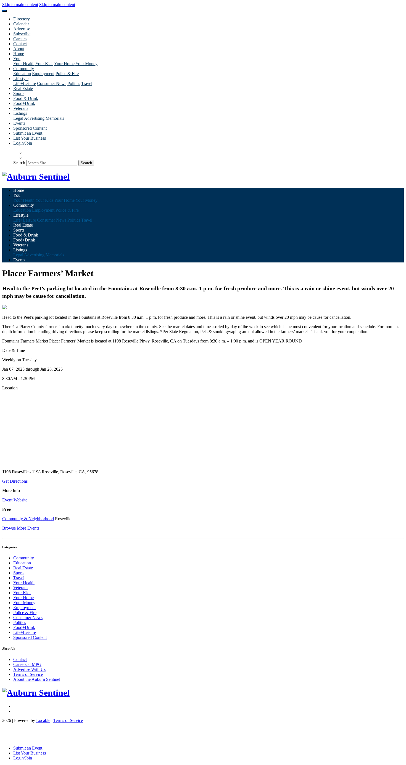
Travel (86, 83)
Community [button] (23, 68)
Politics (73, 83)
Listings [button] (20, 113)
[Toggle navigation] (4, 11)
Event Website (14, 500)
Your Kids (44, 63)
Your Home (64, 63)
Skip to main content (20, 4)
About (18, 48)
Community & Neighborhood (28, 518)
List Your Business (29, 138)
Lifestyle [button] (20, 78)
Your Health (24, 63)
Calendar (21, 24)
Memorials (55, 118)
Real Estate (23, 88)
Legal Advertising (28, 118)
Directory (21, 19)
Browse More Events (20, 528)
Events (19, 123)
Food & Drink (25, 98)
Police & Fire (67, 73)
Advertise (21, 28)
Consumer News (51, 83)
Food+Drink (24, 103)
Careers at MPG (27, 664)
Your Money (86, 63)
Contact (20, 43)
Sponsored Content (30, 128)
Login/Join (22, 143)
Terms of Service (28, 674)
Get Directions (15, 481)
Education (22, 73)
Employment (43, 73)
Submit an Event (27, 133)
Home (18, 53)
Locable (43, 720)
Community (23, 558)
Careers (20, 38)
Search (19, 162)
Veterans (20, 108)
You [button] (16, 58)
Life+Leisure (24, 83)
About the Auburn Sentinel (36, 679)
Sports (18, 93)
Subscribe (21, 33)
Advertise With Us (29, 669)
